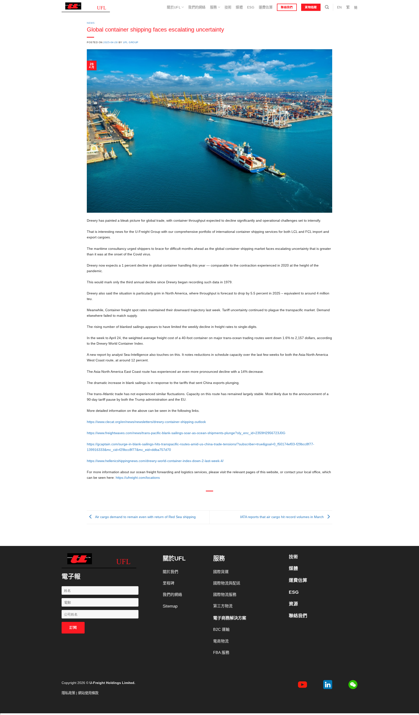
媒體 (239, 7)
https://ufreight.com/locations (138, 477)
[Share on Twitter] (201, 498)
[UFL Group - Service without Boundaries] (86, 7)
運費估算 (266, 7)
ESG (250, 7)
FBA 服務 (221, 652)
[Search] (327, 7)
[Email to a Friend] (209, 498)
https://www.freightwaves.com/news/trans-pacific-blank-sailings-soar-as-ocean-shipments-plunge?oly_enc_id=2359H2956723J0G (186, 433)
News (91, 23)
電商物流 (221, 641)
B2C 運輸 (221, 629)
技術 (228, 7)
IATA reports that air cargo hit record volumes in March (282, 517)
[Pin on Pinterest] (217, 498)
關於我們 (170, 572)
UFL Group (130, 42)
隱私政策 (68, 693)
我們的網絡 (196, 7)
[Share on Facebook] (194, 498)
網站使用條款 (88, 693)
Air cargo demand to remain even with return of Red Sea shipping (145, 517)
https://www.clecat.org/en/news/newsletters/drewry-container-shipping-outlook (146, 422)
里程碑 (168, 583)
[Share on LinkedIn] (225, 498)
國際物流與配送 (226, 583)
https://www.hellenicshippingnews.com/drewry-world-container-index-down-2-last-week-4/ (155, 461)
